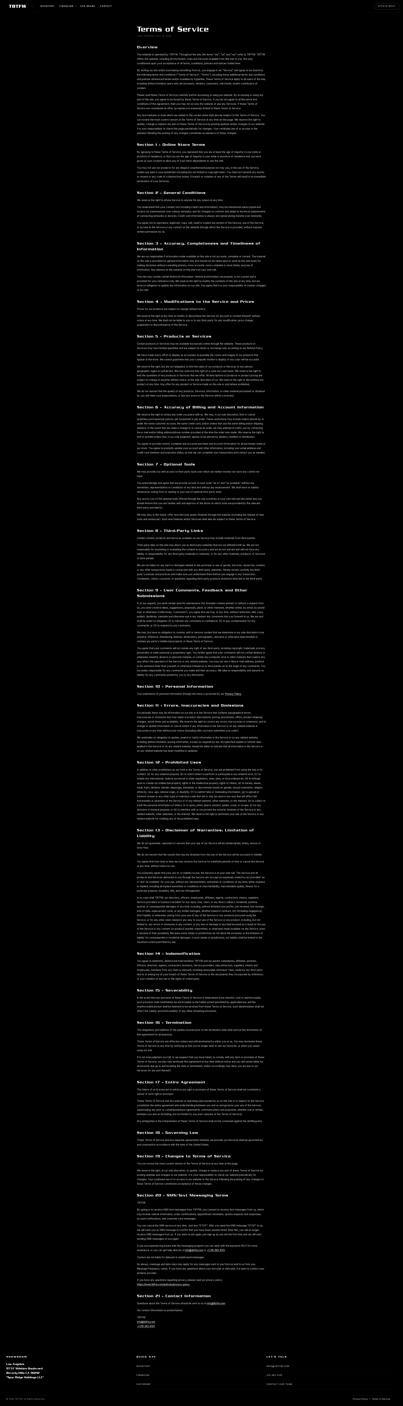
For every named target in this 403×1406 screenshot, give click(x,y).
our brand (143, 1384)
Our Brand (87, 6)
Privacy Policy (233, 693)
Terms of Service (381, 1399)
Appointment (387, 6)
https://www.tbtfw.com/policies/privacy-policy (163, 1284)
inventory (143, 1366)
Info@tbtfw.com (278, 1366)
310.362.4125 (274, 1375)
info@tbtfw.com (194, 1250)
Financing (67, 6)
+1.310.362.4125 (216, 1250)
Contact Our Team (279, 1384)
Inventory (47, 6)
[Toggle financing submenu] (75, 6)
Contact (106, 6)
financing (143, 1375)
